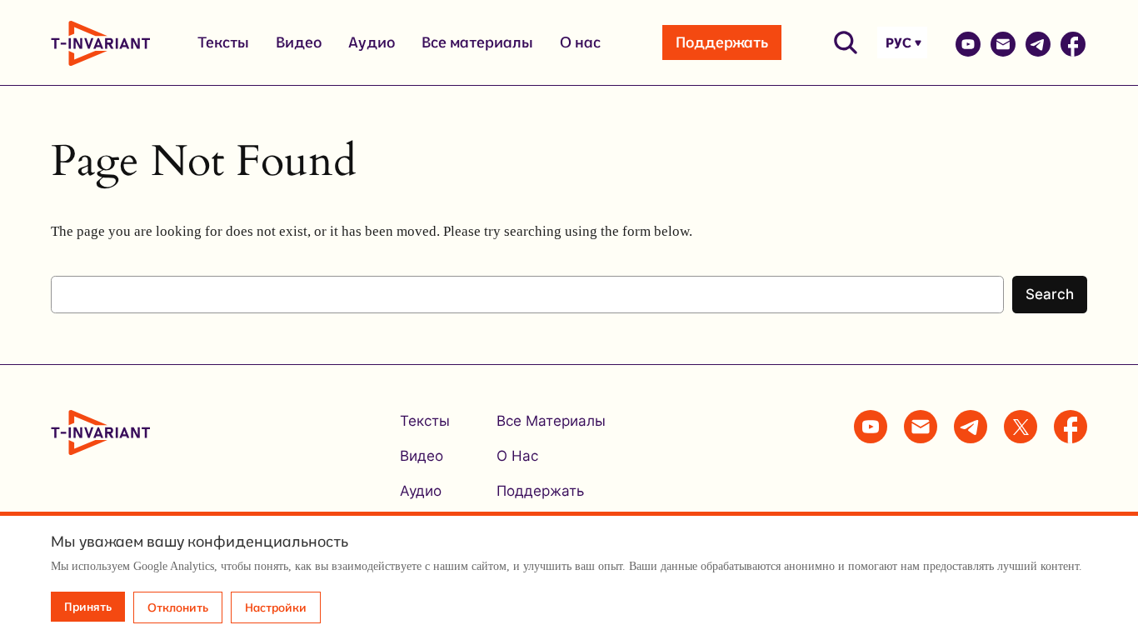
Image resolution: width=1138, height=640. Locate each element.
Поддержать (722, 42)
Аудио (371, 42)
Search (1050, 294)
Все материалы (477, 42)
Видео (299, 42)
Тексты (223, 42)
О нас (580, 42)
